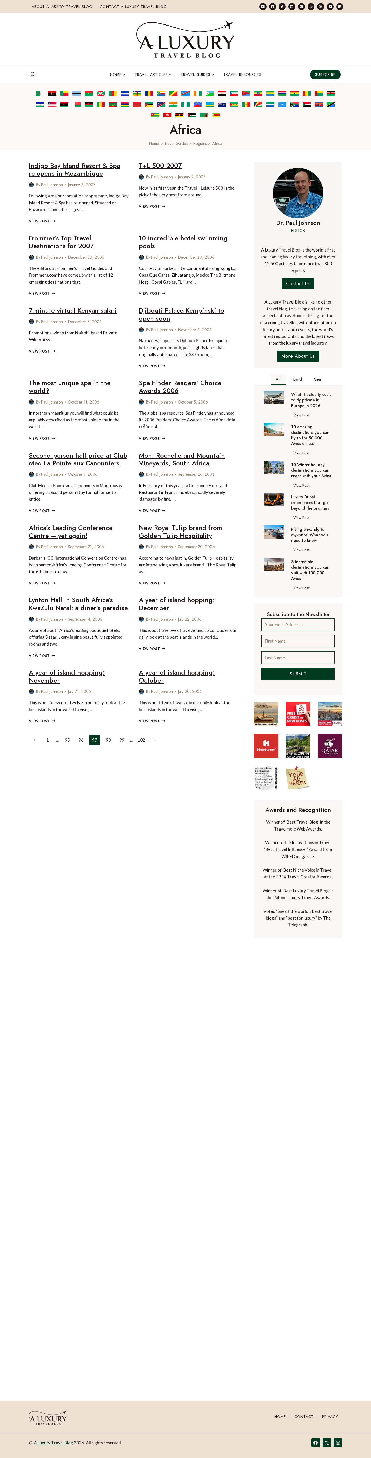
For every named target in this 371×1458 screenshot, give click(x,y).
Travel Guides (176, 143)
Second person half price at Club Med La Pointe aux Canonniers (78, 459)
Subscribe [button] (325, 74)
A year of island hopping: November (67, 676)
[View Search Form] (32, 74)
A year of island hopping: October (177, 676)
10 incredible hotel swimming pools (183, 242)
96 (81, 740)
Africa (217, 143)
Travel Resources (242, 74)
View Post (42, 221)
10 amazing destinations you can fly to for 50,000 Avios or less (310, 435)
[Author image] (31, 184)
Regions (200, 143)
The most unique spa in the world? (70, 386)
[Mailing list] (262, 6)
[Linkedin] (291, 6)
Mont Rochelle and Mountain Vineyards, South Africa (182, 459)
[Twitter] (282, 6)
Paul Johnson (52, 185)
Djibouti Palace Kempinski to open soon (181, 314)
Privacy (330, 1416)
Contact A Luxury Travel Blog (133, 6)
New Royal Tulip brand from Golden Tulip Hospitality (180, 531)
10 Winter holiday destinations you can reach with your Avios (311, 470)
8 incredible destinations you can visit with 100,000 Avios (310, 570)
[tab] (278, 379)
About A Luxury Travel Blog (62, 6)
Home (154, 143)
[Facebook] (272, 6)
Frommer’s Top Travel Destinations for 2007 (61, 242)
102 (141, 740)
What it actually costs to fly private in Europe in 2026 (311, 400)
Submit (298, 674)
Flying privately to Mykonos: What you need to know (309, 535)
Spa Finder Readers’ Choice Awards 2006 (180, 386)
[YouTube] (330, 6)
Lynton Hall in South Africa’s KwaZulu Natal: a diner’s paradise (78, 604)
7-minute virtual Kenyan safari (73, 310)
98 (108, 740)
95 (67, 740)
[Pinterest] (301, 6)
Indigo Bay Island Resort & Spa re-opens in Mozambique (74, 169)
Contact (304, 1416)
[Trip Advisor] (311, 6)
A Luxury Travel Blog (53, 1442)
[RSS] (339, 6)
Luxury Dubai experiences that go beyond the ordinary (310, 502)
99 (121, 740)
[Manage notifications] (357, 1445)
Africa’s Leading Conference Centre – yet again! (71, 531)
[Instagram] (320, 6)
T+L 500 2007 (160, 165)
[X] (327, 1442)
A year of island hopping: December (177, 604)
